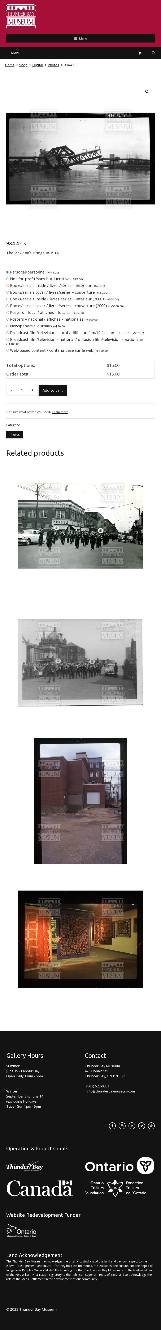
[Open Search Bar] (153, 53)
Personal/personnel (34, 272)
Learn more (60, 412)
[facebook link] (112, 1125)
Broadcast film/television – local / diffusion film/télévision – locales (77, 332)
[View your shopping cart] (140, 53)
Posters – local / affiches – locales (47, 312)
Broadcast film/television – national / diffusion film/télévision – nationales (75, 341)
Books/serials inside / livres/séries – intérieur (57, 285)
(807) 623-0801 (97, 1086)
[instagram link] (122, 1125)
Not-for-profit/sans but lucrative (46, 278)
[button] (147, 92)
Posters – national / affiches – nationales (54, 319)
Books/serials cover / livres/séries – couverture (59, 292)
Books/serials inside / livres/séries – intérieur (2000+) (64, 298)
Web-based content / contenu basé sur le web (59, 350)
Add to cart (53, 390)
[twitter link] (141, 1125)
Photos (15, 435)
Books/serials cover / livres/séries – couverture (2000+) (67, 305)
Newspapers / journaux (38, 325)
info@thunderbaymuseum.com (110, 1091)
